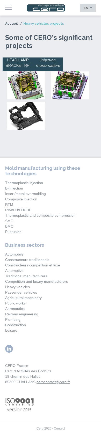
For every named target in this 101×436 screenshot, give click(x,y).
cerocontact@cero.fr (53, 382)
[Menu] (8, 7)
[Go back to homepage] (46, 8)
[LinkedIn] (9, 349)
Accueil (11, 23)
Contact (59, 428)
